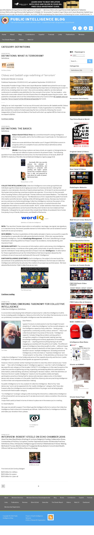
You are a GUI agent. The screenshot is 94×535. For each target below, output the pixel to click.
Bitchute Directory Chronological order (38, 497)
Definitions (5, 58)
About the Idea (6, 439)
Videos (21, 40)
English (74, 55)
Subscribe (45, 502)
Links (60, 34)
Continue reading (7, 119)
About (12, 34)
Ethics (12, 444)
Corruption (23, 441)
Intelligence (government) (32, 444)
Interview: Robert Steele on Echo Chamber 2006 (33, 436)
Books (62, 497)
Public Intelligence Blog (37, 19)
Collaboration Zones (58, 439)
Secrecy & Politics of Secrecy (20, 448)
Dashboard (86, 502)
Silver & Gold (35, 502)
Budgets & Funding (43, 439)
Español (41, 34)
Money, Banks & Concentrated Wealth (51, 446)
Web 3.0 (30, 40)
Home (4, 34)
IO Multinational (48, 444)
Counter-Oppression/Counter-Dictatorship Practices (46, 441)
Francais (51, 34)
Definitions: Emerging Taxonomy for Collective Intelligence (33, 305)
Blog (20, 34)
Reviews (81, 34)
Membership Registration (12, 507)
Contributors (30, 34)
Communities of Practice (10, 441)
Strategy (34, 448)
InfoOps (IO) (19, 444)
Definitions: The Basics (16, 128)
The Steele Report (8, 40)
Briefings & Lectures (29, 439)
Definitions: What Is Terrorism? (22, 55)
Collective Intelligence (9, 309)
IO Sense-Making (60, 444)
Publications (70, 34)
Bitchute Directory (17, 497)
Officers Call (5, 448)
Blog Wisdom (17, 439)
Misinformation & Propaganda (26, 446)
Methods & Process (8, 446)
